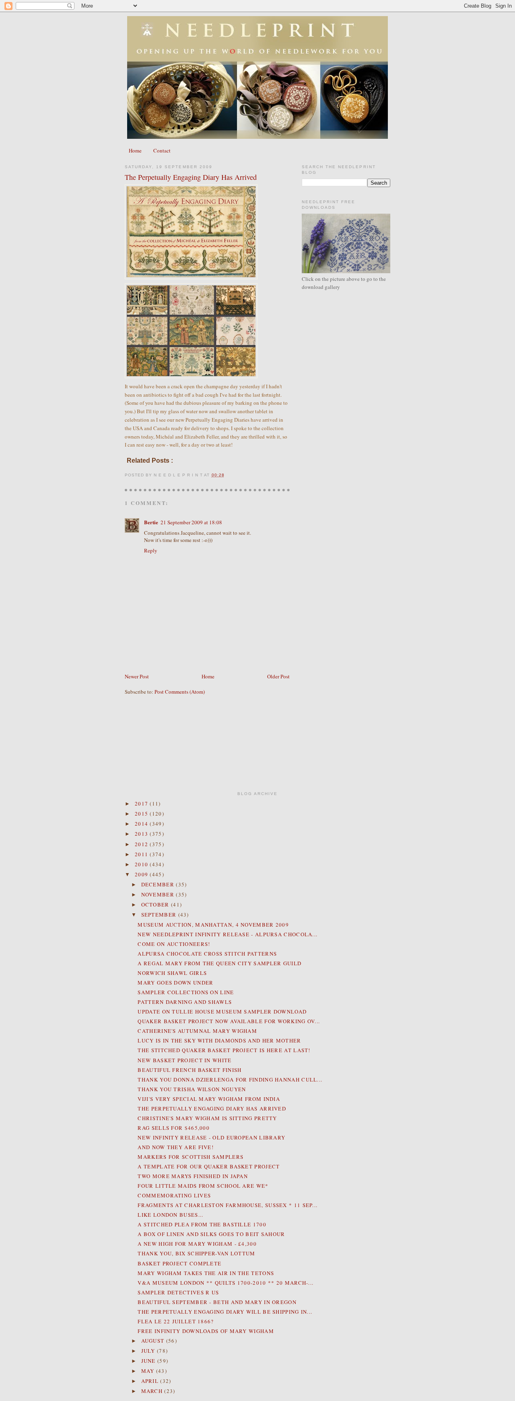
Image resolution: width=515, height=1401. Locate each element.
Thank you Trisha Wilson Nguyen (192, 1089)
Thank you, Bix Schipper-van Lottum (196, 1253)
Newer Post (137, 676)
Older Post (278, 676)
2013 (142, 833)
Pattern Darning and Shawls (185, 1001)
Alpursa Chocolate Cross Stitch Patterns (207, 953)
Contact (162, 150)
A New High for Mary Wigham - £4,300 (197, 1243)
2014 (142, 823)
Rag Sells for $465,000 (174, 1127)
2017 (142, 803)
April (151, 1381)
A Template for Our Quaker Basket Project (209, 1166)
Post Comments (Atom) (179, 691)
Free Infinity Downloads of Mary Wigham (206, 1331)
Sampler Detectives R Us (178, 1292)
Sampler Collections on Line (186, 992)
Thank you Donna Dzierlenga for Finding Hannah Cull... (230, 1079)
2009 (142, 874)
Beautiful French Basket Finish (189, 1069)
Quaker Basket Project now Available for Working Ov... (229, 1021)
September (159, 914)
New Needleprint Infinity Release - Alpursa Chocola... (227, 934)
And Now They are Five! (176, 1147)
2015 (142, 813)
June (149, 1360)
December (158, 884)
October (156, 904)
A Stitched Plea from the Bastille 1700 (202, 1224)
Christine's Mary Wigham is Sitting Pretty (207, 1118)
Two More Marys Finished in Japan (193, 1176)
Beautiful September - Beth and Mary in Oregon (217, 1302)
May (148, 1370)
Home (135, 150)
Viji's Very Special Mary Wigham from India (209, 1098)
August (153, 1340)
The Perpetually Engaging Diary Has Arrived (191, 177)
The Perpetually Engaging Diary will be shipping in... (225, 1311)
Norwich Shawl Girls (172, 973)
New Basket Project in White (184, 1060)
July (149, 1350)
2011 (142, 854)
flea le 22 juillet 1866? (176, 1321)
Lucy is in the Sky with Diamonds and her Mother (219, 1040)
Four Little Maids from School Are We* (203, 1185)
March (153, 1391)
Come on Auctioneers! (174, 944)
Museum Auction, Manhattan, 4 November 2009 (213, 924)
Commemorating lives (174, 1195)
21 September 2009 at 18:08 (191, 522)
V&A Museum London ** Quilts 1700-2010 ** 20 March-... (225, 1282)
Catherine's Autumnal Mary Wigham (197, 1030)
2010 (142, 864)
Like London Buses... (170, 1214)
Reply (150, 550)
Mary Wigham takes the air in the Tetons (206, 1273)
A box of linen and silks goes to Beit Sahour (211, 1234)
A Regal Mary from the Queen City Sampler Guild (219, 963)
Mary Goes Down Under (175, 982)
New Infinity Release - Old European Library (211, 1137)
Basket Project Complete (179, 1263)
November (158, 894)
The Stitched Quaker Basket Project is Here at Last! (224, 1050)
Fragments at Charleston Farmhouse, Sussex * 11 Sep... (227, 1205)
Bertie (151, 522)
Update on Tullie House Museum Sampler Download (222, 1011)
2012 (142, 844)
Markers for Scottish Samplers (190, 1156)
